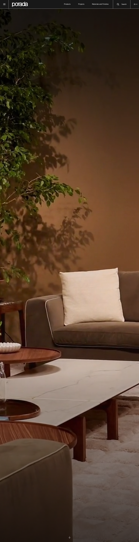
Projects (81, 4)
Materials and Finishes (100, 4)
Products (67, 4)
